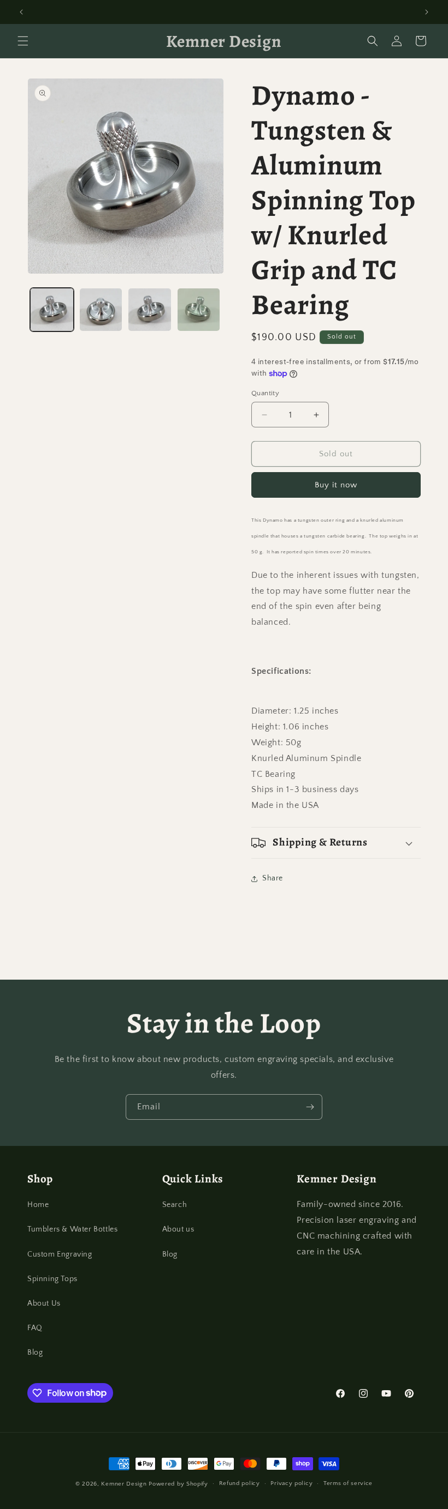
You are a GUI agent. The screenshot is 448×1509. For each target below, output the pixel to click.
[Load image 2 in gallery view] (101, 309)
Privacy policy (291, 1483)
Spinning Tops (52, 1279)
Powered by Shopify (178, 1484)
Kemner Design (123, 1484)
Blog (35, 1352)
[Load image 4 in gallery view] (199, 309)
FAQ (35, 1328)
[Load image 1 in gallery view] (52, 309)
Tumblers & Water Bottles (72, 1229)
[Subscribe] (310, 1107)
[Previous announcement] (21, 12)
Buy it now (336, 485)
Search (174, 1204)
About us (178, 1229)
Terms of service (348, 1483)
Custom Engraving (59, 1254)
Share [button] (272, 878)
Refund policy (239, 1483)
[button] (23, 41)
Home (38, 1204)
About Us (44, 1303)
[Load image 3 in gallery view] (150, 309)
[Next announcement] (427, 12)
